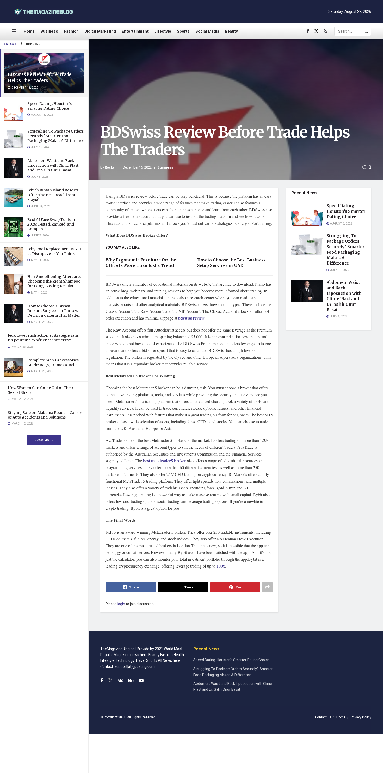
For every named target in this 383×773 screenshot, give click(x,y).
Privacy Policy (361, 717)
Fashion (71, 31)
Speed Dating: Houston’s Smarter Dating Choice (49, 106)
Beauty (231, 31)
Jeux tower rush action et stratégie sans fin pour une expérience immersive (43, 337)
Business (49, 31)
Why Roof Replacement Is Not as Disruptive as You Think (54, 251)
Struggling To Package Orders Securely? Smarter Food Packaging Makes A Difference (55, 136)
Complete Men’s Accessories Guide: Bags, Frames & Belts (53, 362)
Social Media (207, 31)
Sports (183, 31)
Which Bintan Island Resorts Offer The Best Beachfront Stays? (52, 195)
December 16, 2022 (137, 167)
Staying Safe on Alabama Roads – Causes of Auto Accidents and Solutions (45, 415)
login (121, 604)
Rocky (110, 167)
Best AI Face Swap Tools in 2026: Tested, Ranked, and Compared (51, 224)
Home (29, 31)
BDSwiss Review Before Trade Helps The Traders (39, 77)
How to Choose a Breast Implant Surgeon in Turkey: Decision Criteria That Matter (53, 311)
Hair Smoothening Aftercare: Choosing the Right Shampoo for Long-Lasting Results (54, 281)
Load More (44, 440)
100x (221, 566)
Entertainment (135, 31)
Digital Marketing (100, 31)
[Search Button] (366, 31)
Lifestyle (162, 31)
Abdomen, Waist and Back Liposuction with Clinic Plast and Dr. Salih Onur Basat (52, 165)
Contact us (323, 717)
